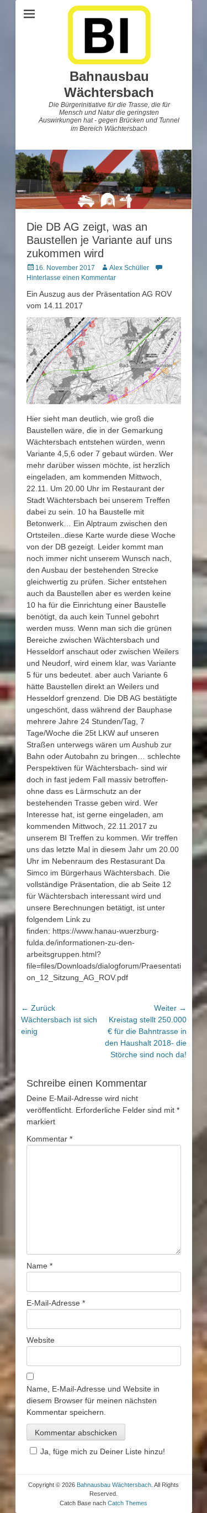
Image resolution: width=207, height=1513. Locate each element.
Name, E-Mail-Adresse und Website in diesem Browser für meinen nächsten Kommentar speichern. (93, 1400)
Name (39, 1265)
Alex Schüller (129, 268)
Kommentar (49, 1138)
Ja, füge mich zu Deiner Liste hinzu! (102, 1451)
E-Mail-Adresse (55, 1302)
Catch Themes (127, 1503)
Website (40, 1340)
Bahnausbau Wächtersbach (109, 84)
